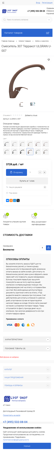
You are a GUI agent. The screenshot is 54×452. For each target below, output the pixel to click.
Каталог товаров (13, 32)
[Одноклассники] (11, 200)
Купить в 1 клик (27, 181)
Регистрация (47, 3)
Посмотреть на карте (11, 415)
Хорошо (27, 446)
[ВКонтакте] (7, 200)
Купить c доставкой (48, 247)
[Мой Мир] (14, 200)
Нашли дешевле (15, 187)
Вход (38, 3)
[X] (18, 200)
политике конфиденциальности (16, 440)
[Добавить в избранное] (48, 60)
